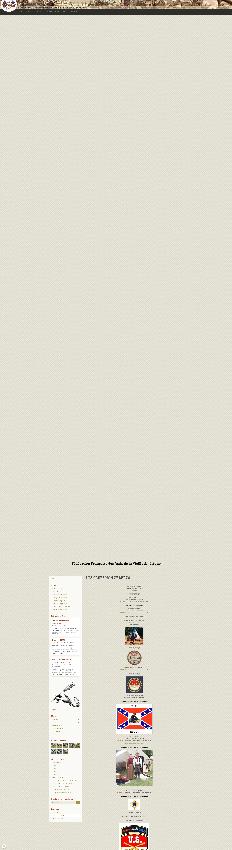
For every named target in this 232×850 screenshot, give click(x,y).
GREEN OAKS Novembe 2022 (60, 789)
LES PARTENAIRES (57, 731)
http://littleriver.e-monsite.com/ (134, 744)
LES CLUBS (39, 12)
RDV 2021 (55, 775)
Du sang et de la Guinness (59, 598)
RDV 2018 (55, 769)
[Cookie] (4, 846)
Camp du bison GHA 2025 (59, 610)
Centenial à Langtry (57, 589)
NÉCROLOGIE (56, 734)
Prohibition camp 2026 (58, 601)
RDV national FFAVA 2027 (62, 659)
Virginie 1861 (56, 592)
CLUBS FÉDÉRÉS (57, 812)
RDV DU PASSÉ (56, 763)
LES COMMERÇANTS (58, 728)
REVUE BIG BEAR (57, 725)
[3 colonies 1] (134, 804)
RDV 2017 (55, 766)
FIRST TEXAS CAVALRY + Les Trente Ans (64, 781)
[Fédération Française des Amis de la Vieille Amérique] (9, 5)
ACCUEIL (20, 12)
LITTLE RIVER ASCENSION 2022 (61, 786)
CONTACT (74, 12)
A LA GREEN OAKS (57, 778)
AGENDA (65, 12)
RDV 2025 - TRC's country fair (61, 607)
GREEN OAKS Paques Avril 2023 (61, 792)
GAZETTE (49, 12)
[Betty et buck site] (134, 768)
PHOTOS (57, 12)
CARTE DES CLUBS (57, 818)
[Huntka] (134, 636)
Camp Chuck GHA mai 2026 (60, 595)
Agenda (54, 709)
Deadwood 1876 (58, 640)
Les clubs (55, 722)
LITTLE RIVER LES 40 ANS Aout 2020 (63, 783)
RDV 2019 (55, 772)
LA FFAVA (29, 12)
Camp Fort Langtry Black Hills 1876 (62, 604)
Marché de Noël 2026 (60, 620)
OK (78, 802)
